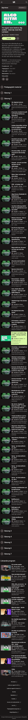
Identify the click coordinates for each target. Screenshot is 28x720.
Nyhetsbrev (13, 695)
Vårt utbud (13, 681)
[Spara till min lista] (17, 38)
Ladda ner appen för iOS (13, 685)
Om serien (21, 7)
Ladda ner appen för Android (13, 688)
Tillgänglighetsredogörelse (13, 708)
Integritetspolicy (13, 712)
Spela (8, 38)
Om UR (13, 705)
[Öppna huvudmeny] (1, 2)
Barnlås (14, 691)
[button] (14, 93)
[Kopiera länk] (3, 79)
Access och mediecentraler (13, 702)
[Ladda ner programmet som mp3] (7, 79)
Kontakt (13, 698)
